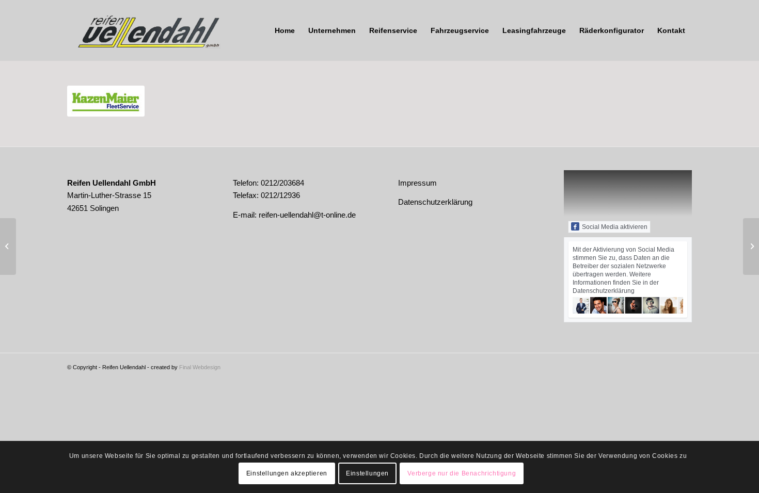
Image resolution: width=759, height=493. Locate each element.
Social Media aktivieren (614, 227)
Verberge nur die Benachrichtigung (461, 473)
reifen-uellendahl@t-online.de (307, 214)
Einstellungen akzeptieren (286, 473)
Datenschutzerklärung (435, 202)
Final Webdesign (199, 367)
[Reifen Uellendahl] (144, 30)
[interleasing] (8, 246)
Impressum (417, 182)
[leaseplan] (751, 246)
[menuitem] (285, 30)
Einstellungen (367, 473)
